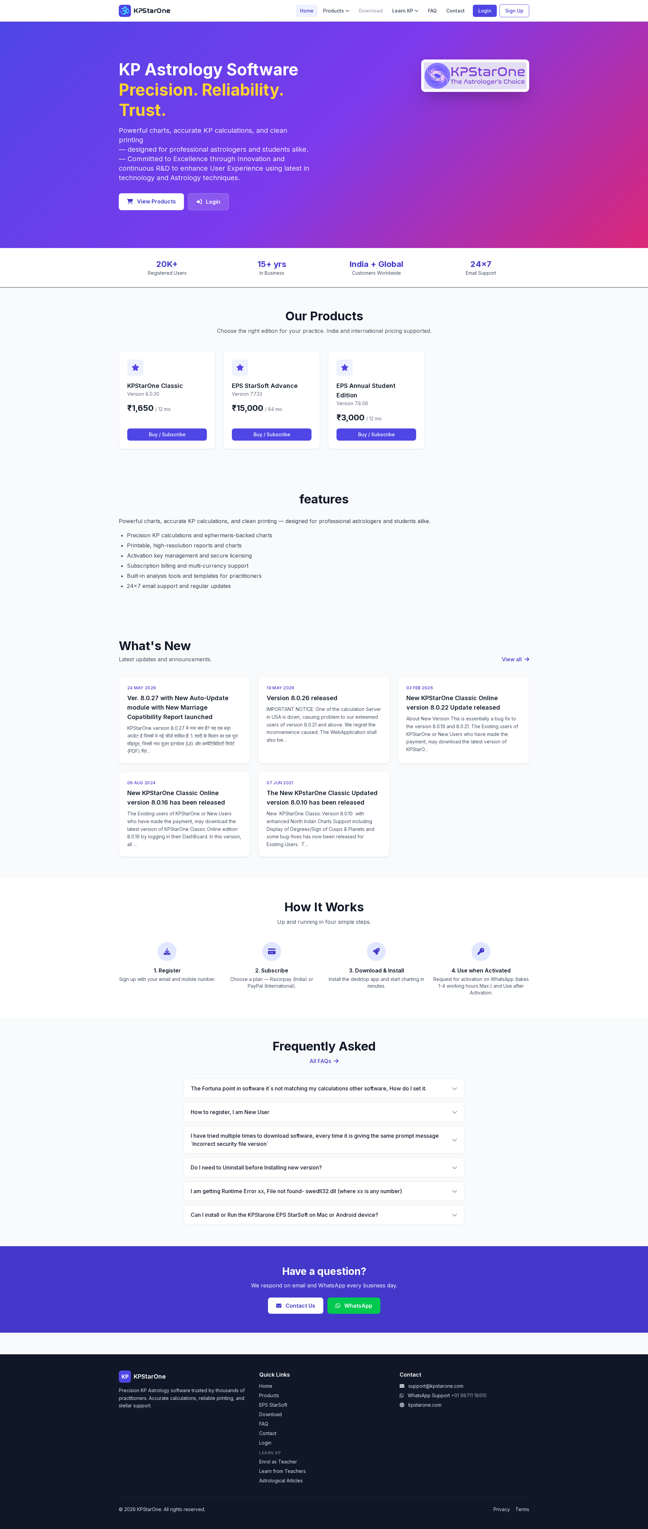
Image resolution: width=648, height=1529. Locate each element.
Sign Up (514, 11)
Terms (522, 1509)
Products (333, 11)
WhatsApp (357, 1305)
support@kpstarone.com (435, 1386)
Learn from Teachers (282, 1471)
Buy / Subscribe (167, 434)
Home (307, 11)
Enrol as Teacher (278, 1461)
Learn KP (402, 11)
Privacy (501, 1509)
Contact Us (299, 1305)
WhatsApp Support (429, 1395)
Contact (455, 11)
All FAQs (320, 1061)
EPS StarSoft (273, 1405)
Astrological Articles (281, 1480)
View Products (156, 201)
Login (484, 11)
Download (270, 1414)
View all (512, 659)
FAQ (432, 11)
